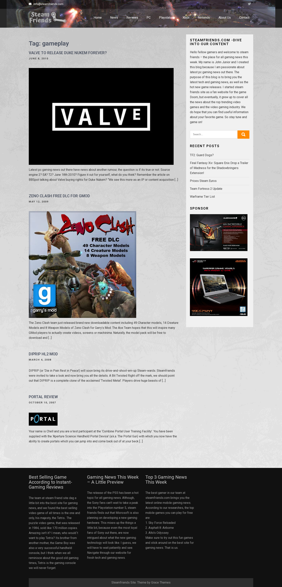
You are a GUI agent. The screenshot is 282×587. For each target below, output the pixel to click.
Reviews (132, 17)
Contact (244, 17)
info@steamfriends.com (48, 4)
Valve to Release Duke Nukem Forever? (68, 53)
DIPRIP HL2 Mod (43, 354)
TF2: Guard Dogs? (202, 155)
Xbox (186, 17)
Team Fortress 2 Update (206, 189)
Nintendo (204, 17)
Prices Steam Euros (203, 181)
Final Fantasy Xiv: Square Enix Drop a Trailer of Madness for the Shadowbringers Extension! (219, 168)
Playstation (166, 17)
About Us (225, 17)
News (114, 17)
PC (149, 17)
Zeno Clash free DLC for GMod (59, 196)
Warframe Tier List (202, 196)
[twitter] (249, 4)
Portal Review (43, 397)
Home (98, 17)
